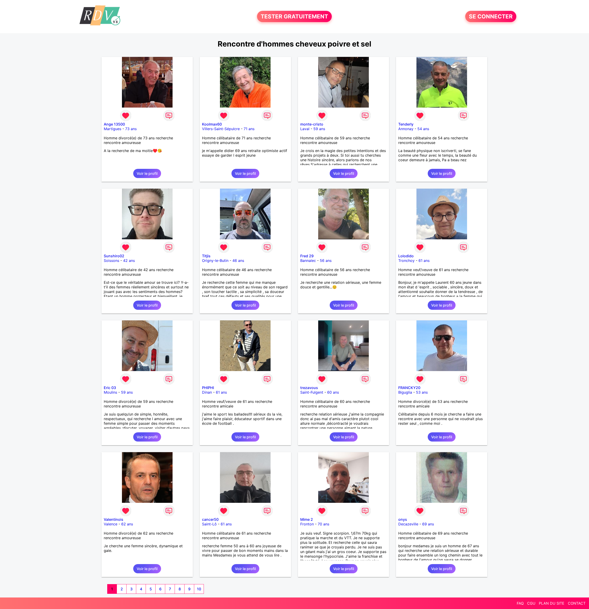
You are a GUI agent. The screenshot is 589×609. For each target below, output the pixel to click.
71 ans (249, 128)
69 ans (428, 524)
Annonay (405, 128)
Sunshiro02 (114, 256)
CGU (531, 603)
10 (199, 589)
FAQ (520, 603)
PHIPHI (208, 387)
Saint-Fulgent (311, 392)
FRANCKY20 (409, 387)
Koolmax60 (212, 124)
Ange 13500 (114, 124)
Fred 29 (307, 256)
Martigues (112, 128)
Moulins (110, 392)
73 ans (131, 128)
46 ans (238, 260)
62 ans (127, 524)
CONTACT (577, 603)
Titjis (206, 256)
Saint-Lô (209, 524)
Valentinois (113, 519)
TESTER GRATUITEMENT (294, 16)
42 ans (129, 260)
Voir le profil (147, 173)
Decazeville (408, 524)
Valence (110, 524)
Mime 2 (306, 519)
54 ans (423, 128)
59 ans (319, 128)
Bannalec (308, 260)
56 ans (326, 260)
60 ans (333, 392)
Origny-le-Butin (215, 260)
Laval (304, 128)
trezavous (309, 387)
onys (402, 519)
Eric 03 (110, 387)
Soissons (111, 260)
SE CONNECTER (491, 16)
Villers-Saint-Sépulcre (221, 128)
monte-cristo (311, 124)
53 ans (422, 392)
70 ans (323, 524)
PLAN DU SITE (551, 603)
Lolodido (406, 256)
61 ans (424, 260)
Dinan (207, 392)
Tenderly (405, 124)
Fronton (307, 524)
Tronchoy (406, 260)
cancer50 (210, 519)
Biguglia (405, 392)
